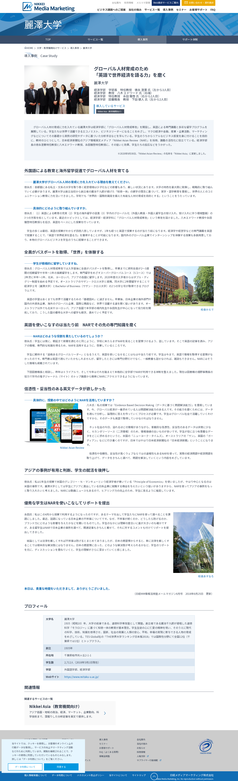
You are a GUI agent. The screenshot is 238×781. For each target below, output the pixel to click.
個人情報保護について (35, 775)
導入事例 (168, 9)
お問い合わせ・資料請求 (201, 2)
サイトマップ (139, 775)
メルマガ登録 (143, 2)
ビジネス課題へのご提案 (111, 9)
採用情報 (128, 2)
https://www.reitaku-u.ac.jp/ (81, 677)
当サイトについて (118, 775)
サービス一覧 (152, 9)
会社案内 (116, 2)
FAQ (212, 9)
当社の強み (135, 9)
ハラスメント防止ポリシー (90, 775)
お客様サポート (198, 9)
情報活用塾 (104, 756)
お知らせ (141, 747)
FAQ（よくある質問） (109, 751)
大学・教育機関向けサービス (51, 48)
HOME (30, 48)
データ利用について (25, 766)
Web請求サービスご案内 (165, 2)
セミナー (181, 9)
